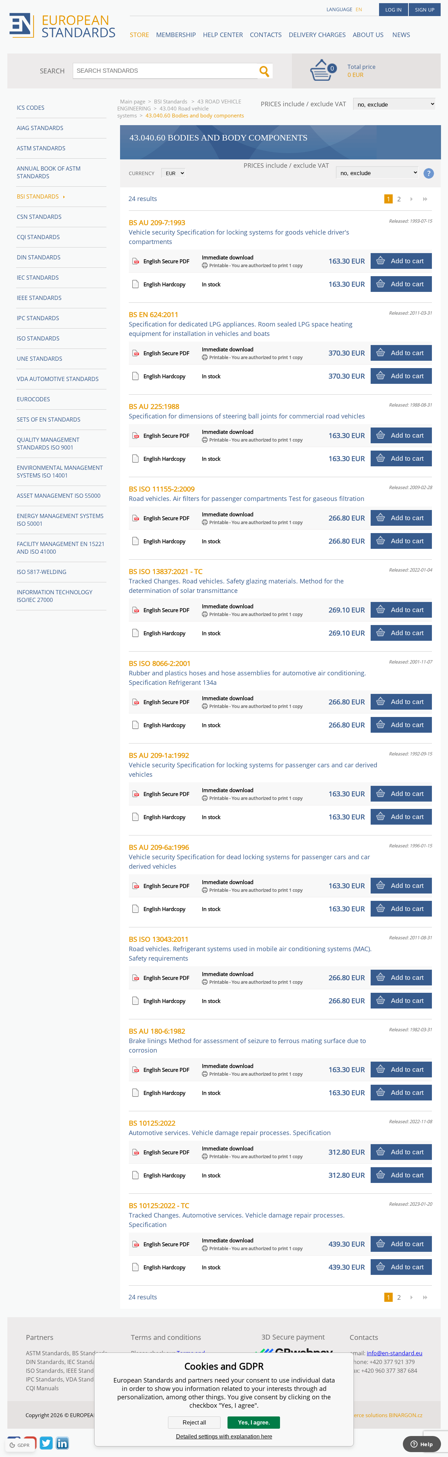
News (401, 34)
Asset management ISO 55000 (58, 496)
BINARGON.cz (405, 1415)
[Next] (411, 198)
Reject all (194, 1423)
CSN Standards (39, 217)
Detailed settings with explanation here (224, 1437)
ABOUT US (369, 34)
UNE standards (39, 359)
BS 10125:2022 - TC (237, 1215)
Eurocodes (33, 399)
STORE (139, 34)
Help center (223, 34)
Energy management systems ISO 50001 (60, 519)
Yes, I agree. (254, 1423)
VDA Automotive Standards (58, 379)
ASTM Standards (41, 148)
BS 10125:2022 (230, 1127)
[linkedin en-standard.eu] (62, 1447)
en (359, 9)
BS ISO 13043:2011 (250, 948)
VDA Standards (86, 1379)
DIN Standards (39, 257)
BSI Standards (171, 101)
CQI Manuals (42, 1388)
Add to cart (407, 261)
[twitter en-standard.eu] (46, 1447)
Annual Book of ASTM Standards (48, 172)
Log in (393, 9)
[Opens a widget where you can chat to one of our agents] (421, 1445)
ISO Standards (38, 338)
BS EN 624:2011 (240, 324)
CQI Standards (38, 237)
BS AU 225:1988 (247, 411)
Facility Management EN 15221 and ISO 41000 (61, 547)
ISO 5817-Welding (41, 572)
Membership (176, 34)
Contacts (266, 34)
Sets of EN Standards (48, 419)
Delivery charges (317, 34)
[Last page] (425, 198)
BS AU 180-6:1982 (247, 1040)
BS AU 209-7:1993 (239, 232)
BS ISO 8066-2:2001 (247, 673)
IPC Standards (38, 318)
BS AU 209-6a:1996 (249, 856)
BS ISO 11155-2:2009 (246, 493)
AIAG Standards (40, 128)
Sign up (424, 9)
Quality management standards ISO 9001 (48, 443)
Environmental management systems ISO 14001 (60, 471)
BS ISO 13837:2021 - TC (236, 581)
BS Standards (89, 1353)
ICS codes (30, 108)
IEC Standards (38, 277)
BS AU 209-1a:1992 (253, 764)
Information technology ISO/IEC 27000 (54, 596)
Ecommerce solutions (361, 1415)
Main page (132, 101)
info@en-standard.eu (394, 1353)
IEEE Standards (39, 298)
